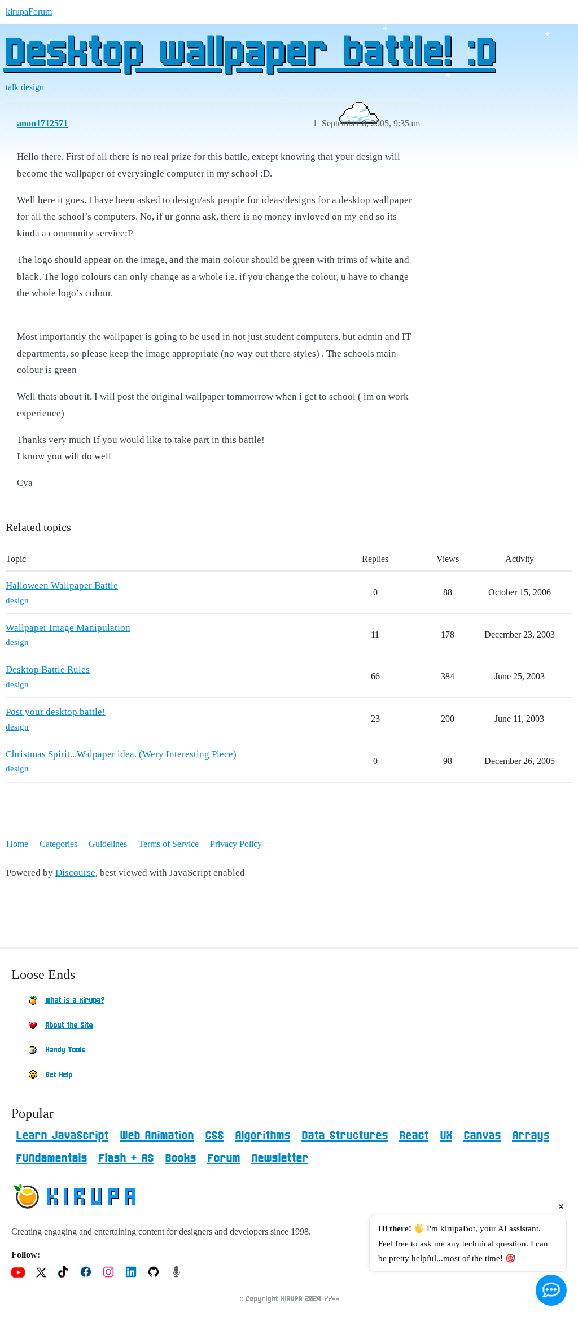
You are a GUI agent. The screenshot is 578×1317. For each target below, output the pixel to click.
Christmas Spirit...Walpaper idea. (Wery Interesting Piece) (121, 754)
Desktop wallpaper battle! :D (249, 53)
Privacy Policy (236, 844)
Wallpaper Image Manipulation (68, 627)
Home (17, 844)
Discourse (75, 872)
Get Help (58, 1074)
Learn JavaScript (62, 1136)
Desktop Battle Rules (48, 669)
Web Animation (157, 1136)
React (413, 1136)
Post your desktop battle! (56, 711)
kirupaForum (29, 11)
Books (180, 1158)
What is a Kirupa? (74, 1000)
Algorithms (262, 1136)
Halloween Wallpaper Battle (62, 585)
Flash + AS (126, 1158)
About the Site (69, 1025)
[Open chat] (551, 1290)
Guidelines (108, 844)
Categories (58, 844)
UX (446, 1136)
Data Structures (344, 1136)
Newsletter (279, 1158)
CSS (214, 1136)
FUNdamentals (51, 1158)
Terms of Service (168, 844)
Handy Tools (65, 1050)
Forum (223, 1158)
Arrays (530, 1136)
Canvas (482, 1136)
